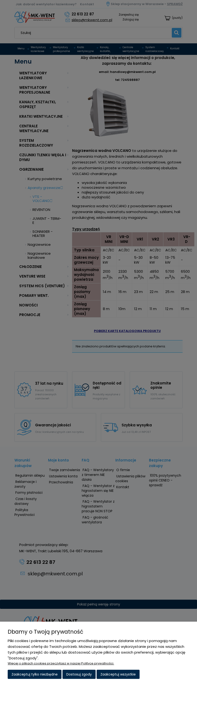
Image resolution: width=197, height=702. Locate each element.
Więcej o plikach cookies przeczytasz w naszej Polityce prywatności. (61, 663)
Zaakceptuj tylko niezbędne (35, 674)
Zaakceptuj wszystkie (118, 674)
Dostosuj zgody (79, 674)
